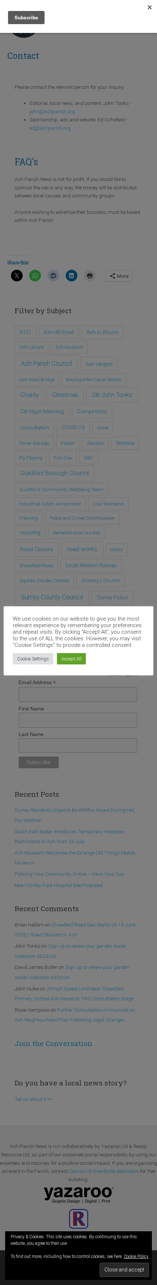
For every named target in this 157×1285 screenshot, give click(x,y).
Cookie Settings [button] (33, 659)
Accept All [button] (71, 659)
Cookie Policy (136, 1256)
